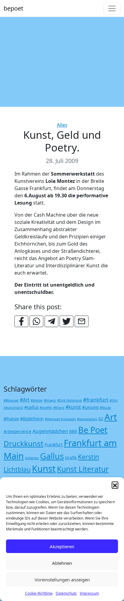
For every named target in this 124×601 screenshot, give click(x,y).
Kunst (44, 469)
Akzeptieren (62, 546)
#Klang (58, 407)
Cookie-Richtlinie (39, 593)
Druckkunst (23, 443)
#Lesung (90, 407)
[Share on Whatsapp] (36, 321)
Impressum (89, 593)
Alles (62, 125)
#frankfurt (95, 399)
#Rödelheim (32, 418)
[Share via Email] (81, 321)
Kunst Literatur (83, 469)
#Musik (105, 407)
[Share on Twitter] (66, 321)
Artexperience (17, 431)
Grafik (71, 457)
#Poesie (11, 418)
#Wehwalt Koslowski (60, 419)
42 (100, 418)
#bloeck (50, 400)
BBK (73, 431)
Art (110, 417)
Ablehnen (62, 563)
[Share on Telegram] (51, 321)
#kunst (73, 407)
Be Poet (92, 429)
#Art (24, 399)
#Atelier (37, 400)
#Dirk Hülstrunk (69, 400)
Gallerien (32, 458)
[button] (115, 485)
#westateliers (87, 419)
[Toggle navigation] (112, 8)
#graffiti (46, 407)
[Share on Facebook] (21, 321)
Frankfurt (54, 444)
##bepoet (11, 400)
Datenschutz (66, 593)
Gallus (52, 456)
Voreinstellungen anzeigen (62, 580)
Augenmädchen (50, 431)
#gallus (31, 407)
